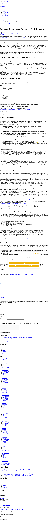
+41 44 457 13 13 (5, 503)
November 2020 (5, 437)
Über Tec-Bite (5, 1)
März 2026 (4, 364)
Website (1, 321)
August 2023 (5, 399)
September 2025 (5, 371)
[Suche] (6, 511)
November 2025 (5, 368)
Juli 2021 (4, 428)
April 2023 (4, 404)
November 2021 (5, 423)
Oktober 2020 (5, 438)
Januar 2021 (4, 434)
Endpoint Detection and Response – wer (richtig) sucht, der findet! (15, 37)
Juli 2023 (4, 400)
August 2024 (5, 386)
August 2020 (5, 440)
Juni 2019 (4, 456)
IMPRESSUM (20, 509)
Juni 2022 (4, 415)
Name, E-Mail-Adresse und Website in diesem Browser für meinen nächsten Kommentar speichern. (21, 323)
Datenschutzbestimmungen (34, 253)
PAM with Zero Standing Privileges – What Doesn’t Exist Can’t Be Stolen (17, 337)
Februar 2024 (5, 392)
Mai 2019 (4, 457)
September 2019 (5, 453)
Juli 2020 (4, 441)
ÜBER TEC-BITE (4, 509)
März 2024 (4, 391)
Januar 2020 (4, 448)
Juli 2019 (4, 455)
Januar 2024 (4, 393)
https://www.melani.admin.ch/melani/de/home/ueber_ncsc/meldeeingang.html (15, 203)
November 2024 (5, 382)
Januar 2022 (4, 421)
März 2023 (4, 405)
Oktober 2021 (5, 424)
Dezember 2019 (5, 449)
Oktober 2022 (5, 411)
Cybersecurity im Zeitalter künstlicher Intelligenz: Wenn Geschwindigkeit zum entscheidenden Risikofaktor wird (24, 341)
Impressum (4, 3)
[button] (4, 20)
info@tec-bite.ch (6, 505)
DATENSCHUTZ (12, 509)
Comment (2, 314)
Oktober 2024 (5, 383)
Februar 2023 (5, 406)
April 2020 (4, 445)
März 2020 (4, 446)
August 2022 (5, 413)
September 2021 (5, 425)
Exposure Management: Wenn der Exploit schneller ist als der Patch (15, 338)
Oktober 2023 (5, 397)
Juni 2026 (4, 361)
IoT (3, 16)
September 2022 (5, 412)
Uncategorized (5, 353)
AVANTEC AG (3, 498)
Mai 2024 (4, 389)
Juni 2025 (4, 374)
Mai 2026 (4, 362)
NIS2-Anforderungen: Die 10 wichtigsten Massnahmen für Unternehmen (16, 475)
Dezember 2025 (5, 367)
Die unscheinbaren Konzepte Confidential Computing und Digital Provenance (17, 342)
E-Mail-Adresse (3, 318)
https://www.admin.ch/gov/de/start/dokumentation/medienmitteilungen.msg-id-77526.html (21, 199)
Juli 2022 (4, 414)
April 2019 (4, 458)
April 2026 (4, 363)
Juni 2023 (4, 401)
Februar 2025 (5, 379)
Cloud (4, 14)
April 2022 (4, 417)
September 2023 (5, 398)
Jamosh (3, 34)
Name (1, 316)
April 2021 (4, 431)
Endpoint (5, 15)
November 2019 (5, 450)
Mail (3, 13)
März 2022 (4, 418)
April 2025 (4, 376)
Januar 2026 (4, 366)
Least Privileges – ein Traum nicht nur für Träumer (29, 157)
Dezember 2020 (5, 436)
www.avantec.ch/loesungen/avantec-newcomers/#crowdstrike (21, 274)
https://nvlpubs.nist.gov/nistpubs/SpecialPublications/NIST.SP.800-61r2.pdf (15, 109)
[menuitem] (25, 1)
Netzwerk (5, 12)
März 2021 (4, 432)
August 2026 (5, 358)
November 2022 (5, 409)
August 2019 (5, 454)
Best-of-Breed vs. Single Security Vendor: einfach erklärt (13, 339)
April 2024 (4, 390)
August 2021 (5, 426)
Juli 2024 (4, 387)
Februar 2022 (5, 420)
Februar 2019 (5, 461)
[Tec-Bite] (24, 7)
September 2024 (5, 384)
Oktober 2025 (5, 370)
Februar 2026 (5, 365)
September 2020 (5, 439)
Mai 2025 (4, 375)
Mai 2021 (4, 430)
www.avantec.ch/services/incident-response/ (21, 272)
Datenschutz (4, 2)
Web (3, 11)
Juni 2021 (4, 429)
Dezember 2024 (5, 381)
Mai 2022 (4, 416)
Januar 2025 (4, 380)
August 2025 (5, 372)
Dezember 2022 (5, 408)
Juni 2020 (4, 442)
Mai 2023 (4, 403)
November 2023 (5, 396)
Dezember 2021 (5, 422)
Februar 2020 (5, 447)
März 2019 (4, 459)
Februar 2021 (5, 433)
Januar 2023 (4, 407)
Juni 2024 (4, 388)
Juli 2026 (4, 359)
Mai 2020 (4, 444)
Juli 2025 (4, 373)
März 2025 (4, 378)
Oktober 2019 (5, 451)
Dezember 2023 (5, 395)
